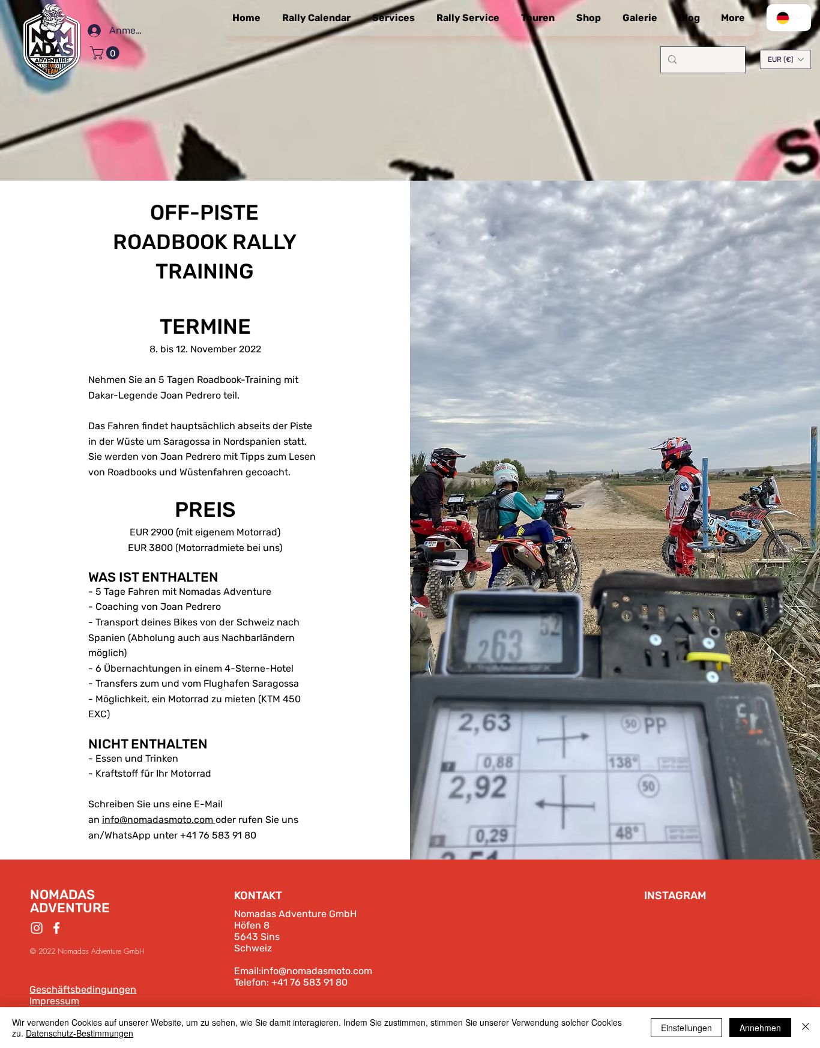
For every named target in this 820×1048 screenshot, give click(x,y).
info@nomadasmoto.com (316, 971)
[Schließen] (805, 1027)
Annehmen (760, 1028)
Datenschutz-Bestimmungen (79, 1033)
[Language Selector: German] (789, 17)
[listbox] (785, 59)
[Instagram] (36, 928)
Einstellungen (686, 1028)
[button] (106, 52)
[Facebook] (56, 928)
